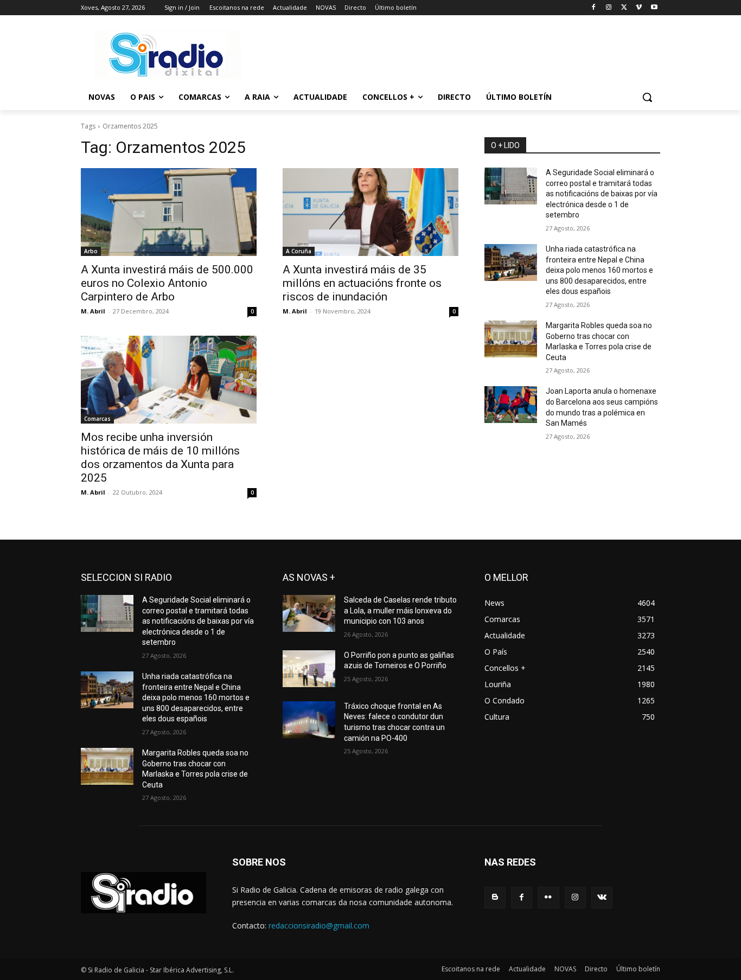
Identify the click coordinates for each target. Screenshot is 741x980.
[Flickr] (548, 897)
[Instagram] (609, 8)
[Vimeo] (639, 8)
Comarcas (97, 418)
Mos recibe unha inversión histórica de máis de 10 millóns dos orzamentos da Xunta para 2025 (160, 457)
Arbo (91, 251)
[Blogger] (495, 897)
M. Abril (93, 311)
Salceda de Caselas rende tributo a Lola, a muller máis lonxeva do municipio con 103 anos (400, 610)
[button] (647, 97)
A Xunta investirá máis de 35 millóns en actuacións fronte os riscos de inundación (362, 283)
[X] (624, 8)
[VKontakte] (601, 897)
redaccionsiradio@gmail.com (319, 925)
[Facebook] (593, 8)
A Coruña (298, 251)
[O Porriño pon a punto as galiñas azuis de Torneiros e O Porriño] (309, 668)
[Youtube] (654, 8)
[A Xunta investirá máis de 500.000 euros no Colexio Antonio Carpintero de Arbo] (169, 212)
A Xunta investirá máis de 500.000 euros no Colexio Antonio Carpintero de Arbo (167, 283)
